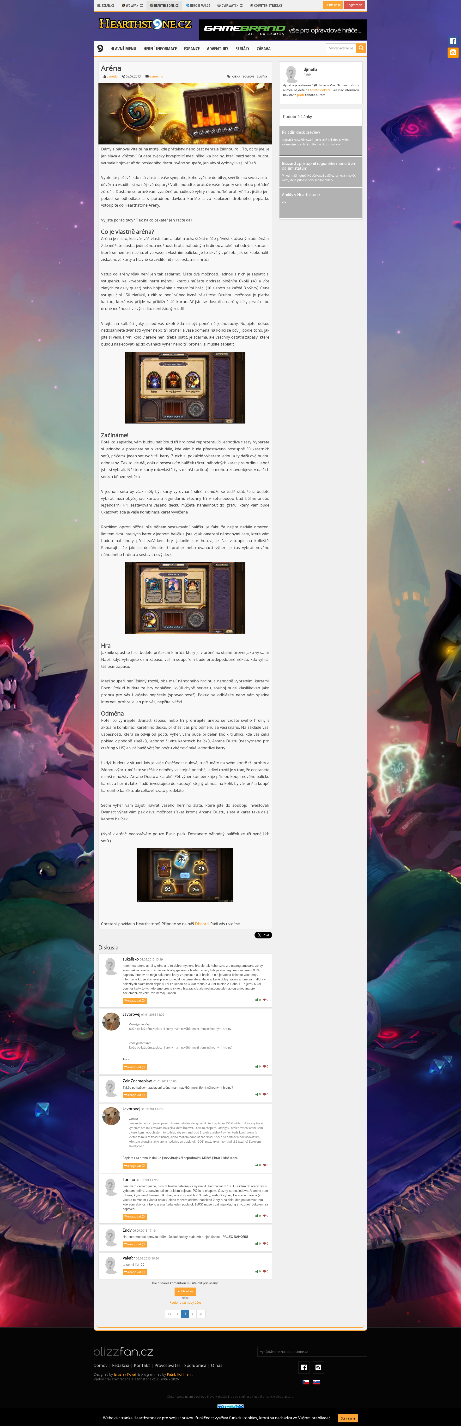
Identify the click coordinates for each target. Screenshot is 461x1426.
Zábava (264, 49)
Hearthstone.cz (166, 5)
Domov (101, 1365)
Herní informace (160, 49)
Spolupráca (195, 1365)
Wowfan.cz (134, 5)
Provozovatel (167, 1365)
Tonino (129, 1180)
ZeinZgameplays (137, 1081)
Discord (202, 923)
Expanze (192, 49)
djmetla (112, 76)
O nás (216, 1365)
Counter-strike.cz (267, 5)
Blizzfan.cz (106, 5)
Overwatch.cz (232, 5)
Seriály (242, 49)
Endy (127, 1231)
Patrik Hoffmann (179, 1374)
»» (201, 1314)
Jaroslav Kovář (125, 1374)
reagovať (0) (136, 1000)
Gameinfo (156, 76)
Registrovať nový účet (185, 1303)
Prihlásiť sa (333, 5)
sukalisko (131, 959)
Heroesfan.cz (199, 5)
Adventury (217, 49)
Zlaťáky (262, 76)
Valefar (129, 1258)
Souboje (248, 76)
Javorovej (131, 1015)
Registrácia (354, 5)
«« (169, 1314)
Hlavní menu (123, 49)
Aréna (236, 76)
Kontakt (142, 1365)
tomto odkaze (320, 90)
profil (300, 95)
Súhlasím (348, 1418)
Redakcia (120, 1365)
